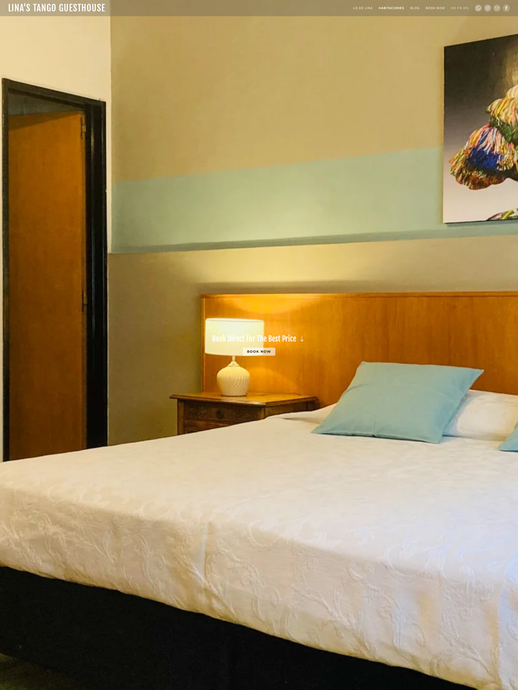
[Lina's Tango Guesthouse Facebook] (506, 8)
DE (453, 8)
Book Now (435, 8)
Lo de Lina (363, 8)
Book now (259, 351)
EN (466, 8)
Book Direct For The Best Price (255, 338)
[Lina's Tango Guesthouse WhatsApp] (478, 8)
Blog (415, 8)
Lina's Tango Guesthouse (56, 8)
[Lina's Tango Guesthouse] (487, 8)
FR (459, 8)
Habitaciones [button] (391, 8)
